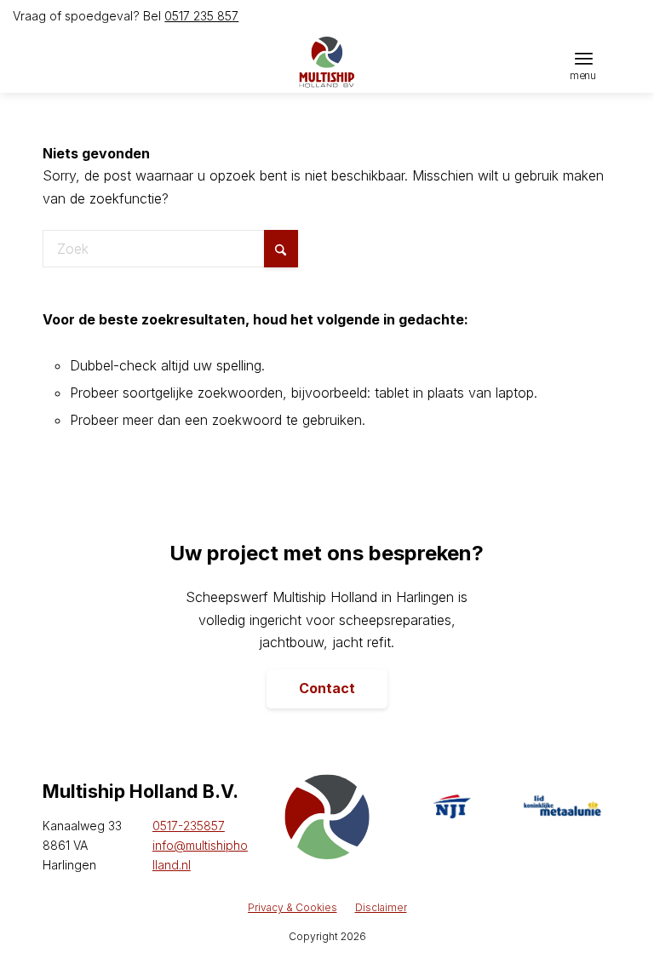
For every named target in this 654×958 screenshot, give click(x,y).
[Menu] (584, 58)
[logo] (326, 62)
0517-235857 (188, 825)
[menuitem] (584, 58)
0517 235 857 (201, 16)
